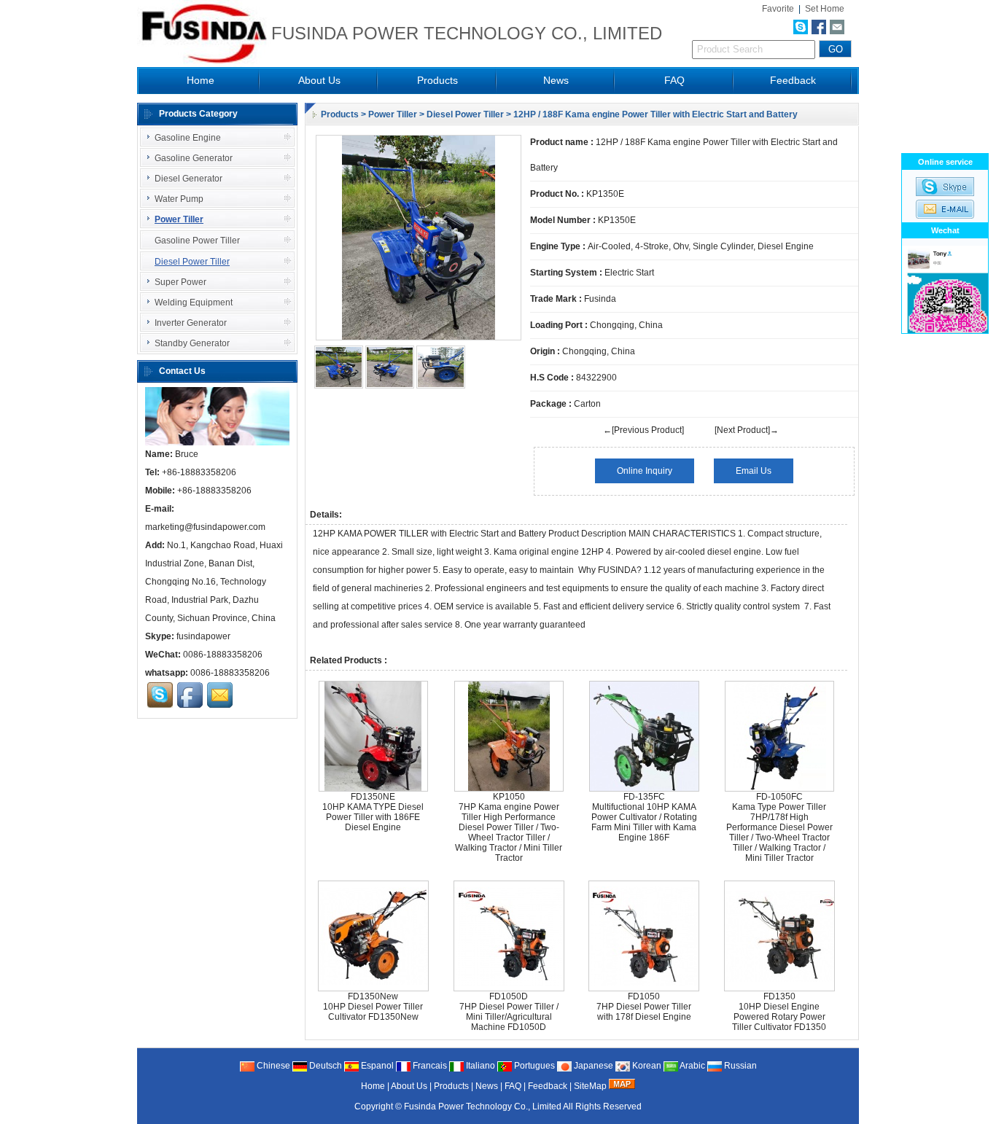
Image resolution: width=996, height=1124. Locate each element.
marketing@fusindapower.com (205, 527)
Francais (429, 1066)
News (556, 80)
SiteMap (590, 1086)
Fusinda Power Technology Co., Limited (482, 1106)
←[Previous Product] (643, 430)
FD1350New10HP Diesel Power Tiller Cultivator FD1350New (373, 1006)
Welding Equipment (194, 302)
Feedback (793, 80)
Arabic (691, 1066)
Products (437, 80)
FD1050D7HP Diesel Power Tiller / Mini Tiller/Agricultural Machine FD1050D (509, 1011)
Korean (645, 1066)
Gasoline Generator (194, 158)
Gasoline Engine (188, 138)
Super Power (180, 282)
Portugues (533, 1066)
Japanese (592, 1066)
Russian (739, 1066)
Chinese (272, 1066)
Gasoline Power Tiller (197, 240)
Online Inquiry (644, 471)
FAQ (674, 80)
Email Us (753, 471)
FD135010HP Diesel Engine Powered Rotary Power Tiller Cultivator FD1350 (779, 1011)
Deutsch (324, 1066)
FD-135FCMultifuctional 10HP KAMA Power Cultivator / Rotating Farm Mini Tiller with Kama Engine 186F (644, 817)
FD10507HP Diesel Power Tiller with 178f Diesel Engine (643, 1006)
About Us (319, 80)
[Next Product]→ (747, 430)
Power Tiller (392, 114)
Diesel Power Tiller (465, 114)
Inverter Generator (191, 323)
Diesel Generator (188, 178)
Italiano (479, 1066)
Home (200, 80)
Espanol (376, 1066)
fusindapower (203, 636)
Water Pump (179, 199)
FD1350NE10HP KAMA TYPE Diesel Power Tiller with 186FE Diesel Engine (373, 812)
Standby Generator (192, 343)
